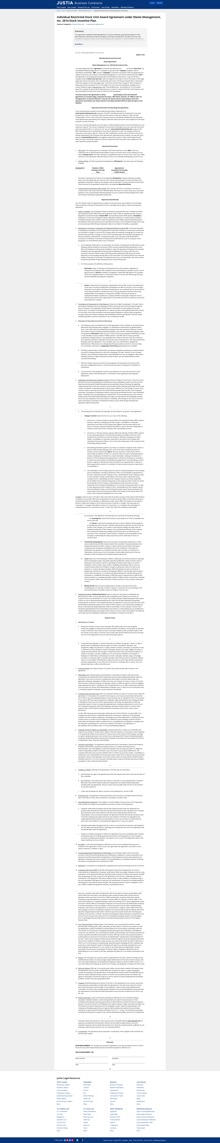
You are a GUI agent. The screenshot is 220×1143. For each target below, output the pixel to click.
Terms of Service (138, 1140)
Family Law (86, 1098)
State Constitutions (89, 1111)
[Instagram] (72, 1140)
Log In (152, 3)
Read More (78, 44)
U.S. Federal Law (63, 1109)
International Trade (116, 1096)
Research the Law (84, 7)
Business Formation (116, 1085)
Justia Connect (107, 1140)
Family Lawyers (61, 1098)
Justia (58, 10)
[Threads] (75, 1140)
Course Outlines (142, 1093)
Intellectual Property (116, 1093)
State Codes (87, 1114)
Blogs (138, 1098)
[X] (80, 1140)
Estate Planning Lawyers (65, 1096)
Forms (63, 10)
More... (59, 1104)
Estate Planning (88, 1096)
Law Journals (141, 1096)
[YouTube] (67, 1140)
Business (113, 1082)
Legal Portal (117, 1140)
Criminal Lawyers (62, 1090)
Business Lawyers (62, 1087)
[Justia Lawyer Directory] (82, 1140)
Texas (85, 1128)
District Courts (61, 1125)
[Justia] (65, 2)
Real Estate (113, 1098)
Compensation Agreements (95, 24)
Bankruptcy (87, 1085)
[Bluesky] (77, 1140)
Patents (112, 1122)
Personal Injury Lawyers (64, 1101)
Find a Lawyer (61, 7)
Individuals (87, 1082)
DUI (84, 1093)
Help (130, 1140)
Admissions (140, 1087)
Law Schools (95, 7)
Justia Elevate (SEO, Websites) (146, 1120)
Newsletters (115, 7)
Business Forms (115, 1117)
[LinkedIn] (65, 1140)
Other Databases (116, 1109)
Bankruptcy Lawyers (63, 1085)
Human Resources (78, 24)
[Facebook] (70, 1140)
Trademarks (114, 1125)
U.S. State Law (88, 1109)
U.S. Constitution (62, 1111)
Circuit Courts (61, 1122)
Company (125, 1140)
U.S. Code (60, 1114)
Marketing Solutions (127, 7)
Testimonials (141, 1128)
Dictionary (140, 1085)
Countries (113, 1128)
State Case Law (88, 1117)
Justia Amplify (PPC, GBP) (145, 1122)
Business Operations (116, 1087)
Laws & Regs (105, 7)
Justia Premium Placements (145, 1117)
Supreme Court (62, 1120)
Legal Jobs (113, 1111)
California (86, 1120)
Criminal (86, 1087)
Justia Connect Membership (146, 1111)
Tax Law (112, 1101)
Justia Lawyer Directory (144, 1114)
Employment (114, 1090)
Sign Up (159, 3)
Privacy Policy (148, 1140)
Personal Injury (88, 1101)
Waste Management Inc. (85, 10)
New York (86, 1125)
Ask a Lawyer (72, 7)
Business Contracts (72, 10)
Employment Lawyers (63, 1093)
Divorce (85, 1090)
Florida (85, 1122)
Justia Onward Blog (143, 1125)
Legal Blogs (114, 1114)
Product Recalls (115, 1120)
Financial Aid (141, 1090)
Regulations (60, 1117)
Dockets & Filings (62, 1128)
